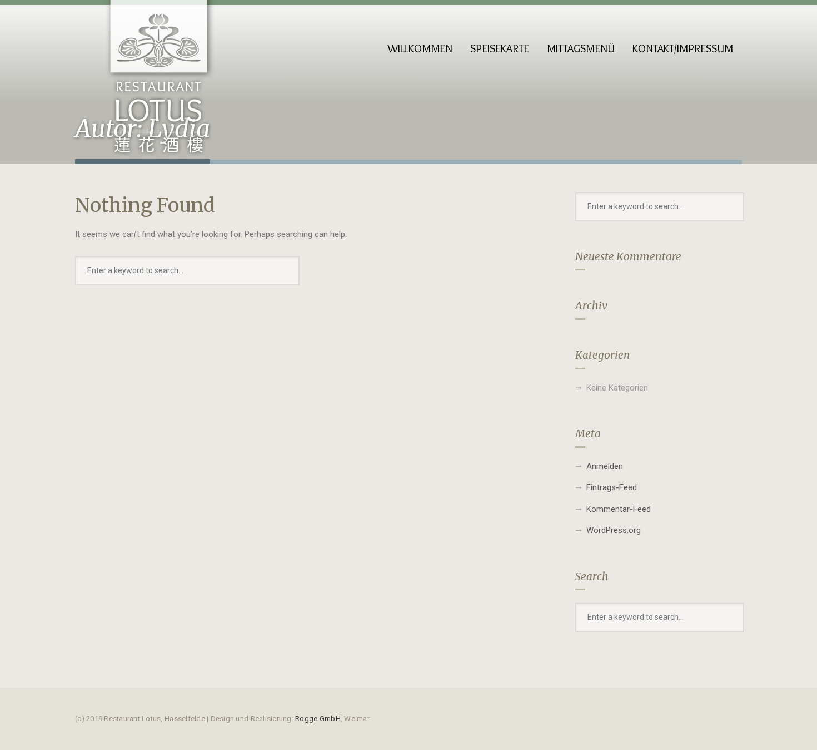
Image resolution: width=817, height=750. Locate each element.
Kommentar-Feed (618, 509)
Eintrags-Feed (611, 487)
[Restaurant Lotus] (158, 83)
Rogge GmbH (318, 718)
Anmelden (604, 466)
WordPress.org (613, 530)
